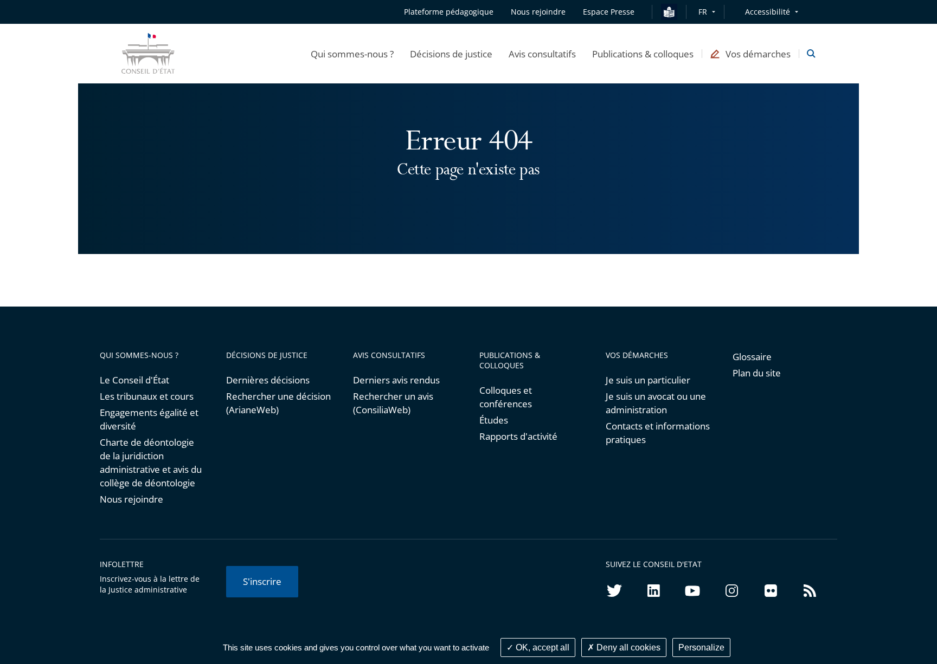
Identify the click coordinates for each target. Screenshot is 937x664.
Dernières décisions (268, 380)
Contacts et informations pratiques (658, 433)
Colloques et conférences (505, 397)
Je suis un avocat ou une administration (656, 403)
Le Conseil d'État (134, 380)
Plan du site (757, 373)
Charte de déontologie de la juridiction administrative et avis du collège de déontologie (151, 462)
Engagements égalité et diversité (149, 419)
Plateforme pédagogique (448, 11)
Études (493, 420)
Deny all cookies (627, 647)
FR (702, 11)
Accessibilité (767, 11)
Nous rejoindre (131, 499)
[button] (352, 53)
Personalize (701, 647)
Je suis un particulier (648, 380)
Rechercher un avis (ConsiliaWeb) (393, 403)
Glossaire (752, 356)
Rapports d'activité (518, 436)
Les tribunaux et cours (147, 396)
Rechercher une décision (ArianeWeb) (278, 403)
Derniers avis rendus (396, 380)
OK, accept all (541, 647)
